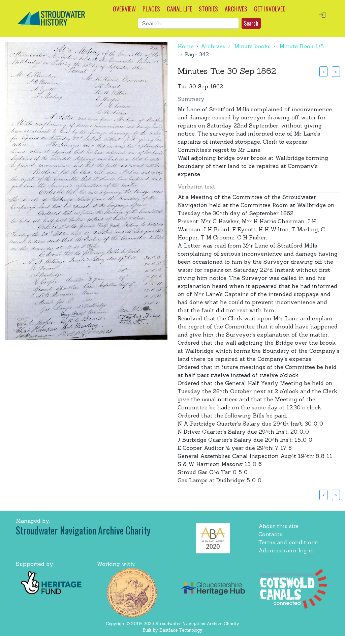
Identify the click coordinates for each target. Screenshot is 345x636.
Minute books (252, 46)
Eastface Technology (180, 630)
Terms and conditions (288, 542)
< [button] (323, 71)
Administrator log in (286, 550)
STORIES (208, 8)
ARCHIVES (236, 8)
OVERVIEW (124, 8)
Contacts (270, 534)
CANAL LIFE (179, 8)
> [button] (336, 71)
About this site (278, 526)
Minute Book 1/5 (301, 46)
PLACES (151, 8)
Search (251, 23)
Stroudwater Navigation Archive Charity (83, 530)
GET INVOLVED (270, 8)
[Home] (51, 17)
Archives (213, 46)
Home (186, 46)
